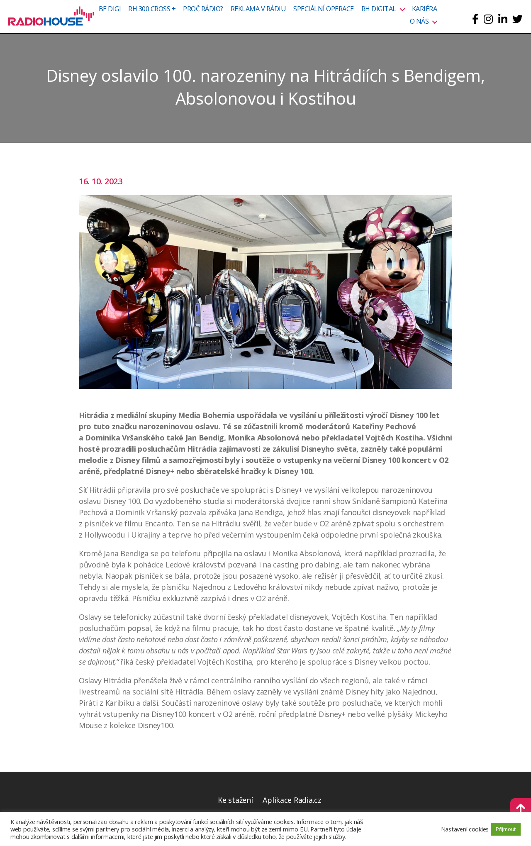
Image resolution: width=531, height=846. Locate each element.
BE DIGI (110, 9)
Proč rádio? (203, 9)
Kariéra (424, 9)
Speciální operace (323, 9)
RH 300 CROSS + (151, 9)
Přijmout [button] (506, 829)
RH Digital (378, 9)
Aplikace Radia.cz (292, 800)
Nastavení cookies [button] (465, 829)
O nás (419, 21)
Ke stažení (235, 800)
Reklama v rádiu (258, 9)
